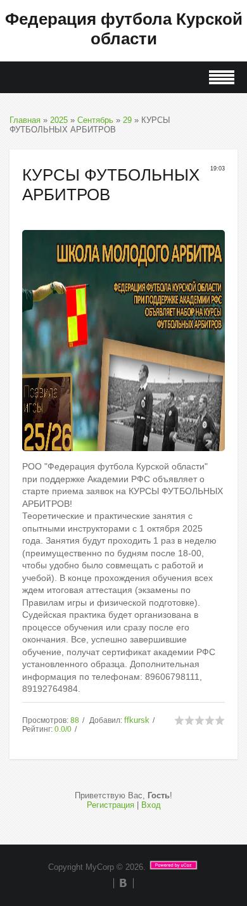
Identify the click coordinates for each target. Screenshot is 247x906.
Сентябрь (95, 120)
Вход (151, 805)
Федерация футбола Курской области (124, 29)
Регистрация (110, 805)
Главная (25, 120)
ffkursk (136, 720)
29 (127, 120)
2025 (59, 120)
